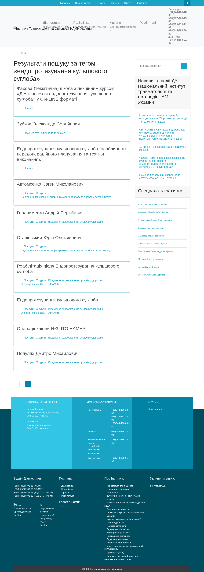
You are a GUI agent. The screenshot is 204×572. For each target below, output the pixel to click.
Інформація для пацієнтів (119, 485)
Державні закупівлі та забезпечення (125, 512)
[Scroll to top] (196, 564)
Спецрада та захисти (117, 509)
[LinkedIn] (77, 509)
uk (187, 3)
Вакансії (110, 516)
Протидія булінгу (115, 552)
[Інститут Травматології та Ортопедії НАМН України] (26, 26)
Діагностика (67, 485)
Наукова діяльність (116, 526)
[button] (57, 26)
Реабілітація (67, 495)
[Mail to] (8, 564)
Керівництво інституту (117, 489)
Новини (114, 3)
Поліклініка (67, 489)
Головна (64, 3)
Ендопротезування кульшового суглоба (57, 299)
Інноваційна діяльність (118, 536)
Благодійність (113, 492)
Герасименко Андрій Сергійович (50, 212)
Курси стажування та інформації (123, 519)
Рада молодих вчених (117, 539)
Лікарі (101, 3)
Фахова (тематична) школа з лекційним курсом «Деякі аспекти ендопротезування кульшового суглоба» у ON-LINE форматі (65, 94)
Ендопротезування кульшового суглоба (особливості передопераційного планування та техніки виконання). (71, 154)
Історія (110, 499)
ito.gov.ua (117, 569)
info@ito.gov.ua (155, 409)
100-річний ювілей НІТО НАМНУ (123, 495)
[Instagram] (73, 509)
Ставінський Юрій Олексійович (49, 237)
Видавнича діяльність (117, 529)
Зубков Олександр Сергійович (48, 123)
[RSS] (180, 3)
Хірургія (65, 492)
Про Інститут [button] (82, 3)
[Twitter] (173, 3)
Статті (127, 3)
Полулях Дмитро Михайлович (48, 353)
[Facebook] (166, 3)
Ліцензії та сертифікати (118, 542)
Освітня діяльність (116, 522)
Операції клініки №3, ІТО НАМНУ (51, 328)
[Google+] (68, 509)
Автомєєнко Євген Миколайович (50, 184)
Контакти (141, 3)
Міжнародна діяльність (118, 532)
